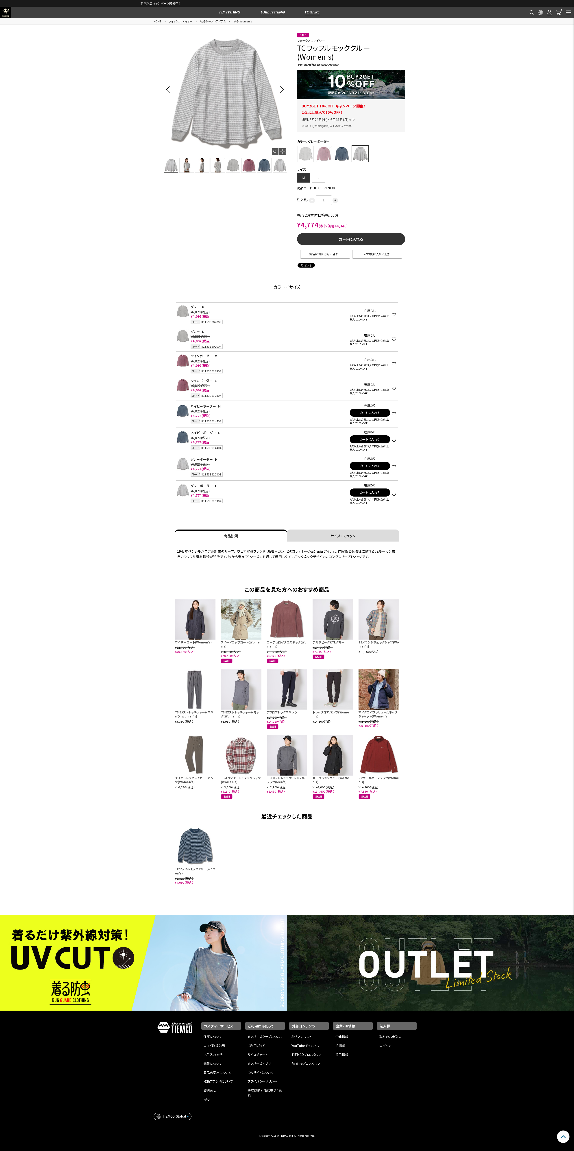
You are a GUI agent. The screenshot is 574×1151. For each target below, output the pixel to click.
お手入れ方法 (213, 1054)
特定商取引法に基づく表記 (265, 1093)
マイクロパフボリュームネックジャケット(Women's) (378, 714)
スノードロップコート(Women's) (240, 644)
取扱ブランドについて (218, 1081)
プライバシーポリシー (262, 1081)
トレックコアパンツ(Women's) (331, 714)
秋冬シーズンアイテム (213, 21)
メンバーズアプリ (259, 1063)
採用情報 (341, 1054)
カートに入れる (351, 239)
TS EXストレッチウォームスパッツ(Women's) (194, 714)
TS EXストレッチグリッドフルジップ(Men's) (286, 780)
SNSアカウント (301, 1036)
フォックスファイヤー (181, 21)
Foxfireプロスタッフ (305, 1063)
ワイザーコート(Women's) (193, 642)
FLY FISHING (230, 12)
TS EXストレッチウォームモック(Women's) (240, 714)
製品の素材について (218, 1072)
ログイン (385, 1045)
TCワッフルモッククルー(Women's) (195, 871)
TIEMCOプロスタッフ (306, 1054)
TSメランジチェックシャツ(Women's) (379, 644)
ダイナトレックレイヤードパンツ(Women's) (194, 780)
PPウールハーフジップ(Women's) (379, 780)
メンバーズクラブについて (265, 1036)
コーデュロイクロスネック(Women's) (287, 644)
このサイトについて (261, 1072)
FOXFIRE (312, 12)
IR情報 (340, 1045)
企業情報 (341, 1036)
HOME (157, 21)
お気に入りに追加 (378, 254)
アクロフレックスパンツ (282, 712)
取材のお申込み (390, 1036)
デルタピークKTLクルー (328, 642)
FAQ (207, 1099)
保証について (213, 1036)
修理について (213, 1063)
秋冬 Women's (242, 21)
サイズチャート (258, 1054)
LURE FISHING (273, 12)
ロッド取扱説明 (214, 1045)
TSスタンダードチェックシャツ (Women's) (241, 780)
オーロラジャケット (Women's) (331, 780)
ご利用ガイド (256, 1045)
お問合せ (210, 1090)
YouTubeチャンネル (305, 1045)
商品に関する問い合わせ (325, 254)
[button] (169, 89)
